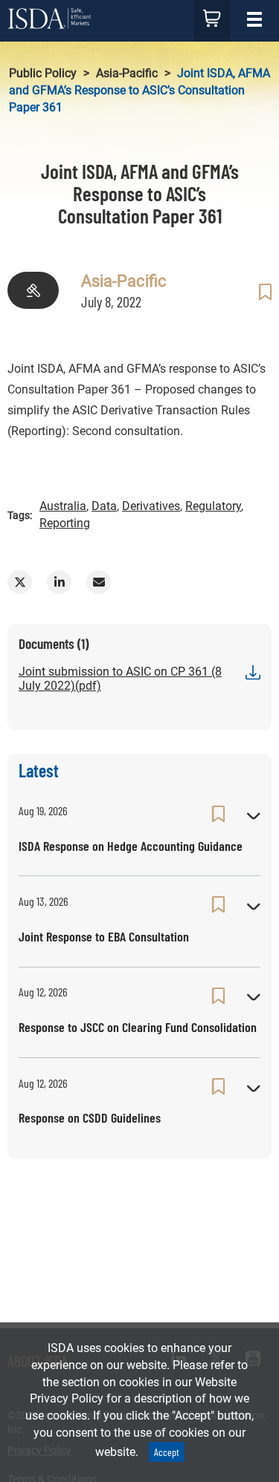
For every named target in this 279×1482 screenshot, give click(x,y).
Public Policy (43, 73)
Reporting (64, 523)
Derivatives (151, 506)
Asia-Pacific (127, 73)
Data (104, 506)
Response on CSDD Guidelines (90, 1117)
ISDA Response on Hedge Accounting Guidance (131, 846)
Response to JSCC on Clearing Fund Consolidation (138, 1027)
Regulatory (213, 506)
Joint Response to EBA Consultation (104, 936)
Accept (166, 1452)
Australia (62, 506)
